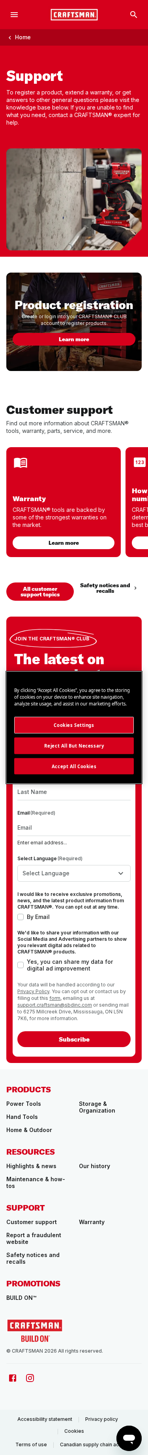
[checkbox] (20, 917)
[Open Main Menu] (14, 15)
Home (23, 37)
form (54, 998)
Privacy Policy (33, 991)
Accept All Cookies (74, 766)
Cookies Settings (74, 725)
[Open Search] (134, 15)
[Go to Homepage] (74, 14)
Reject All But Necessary (74, 745)
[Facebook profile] (12, 1378)
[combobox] (74, 873)
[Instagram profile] (30, 1378)
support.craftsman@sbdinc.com (54, 1005)
